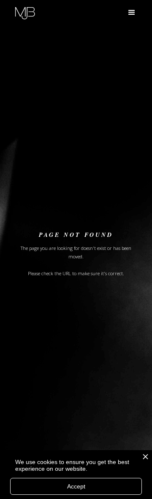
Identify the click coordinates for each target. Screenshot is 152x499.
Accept (76, 486)
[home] (24, 12)
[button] (131, 12)
